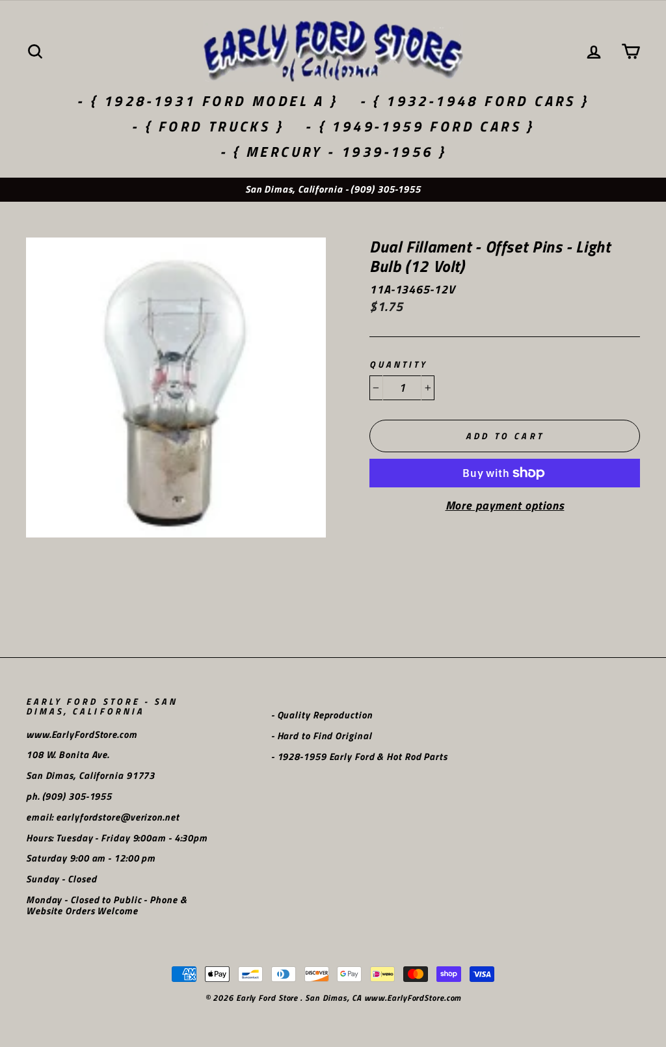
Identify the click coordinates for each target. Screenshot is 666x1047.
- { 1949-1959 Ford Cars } (420, 126)
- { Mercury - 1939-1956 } (333, 152)
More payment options (505, 505)
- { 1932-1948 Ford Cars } (474, 101)
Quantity (398, 365)
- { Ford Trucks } (207, 126)
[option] (333, 189)
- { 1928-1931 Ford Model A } (207, 101)
